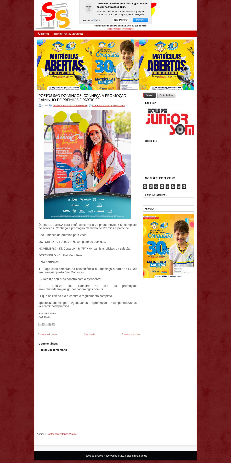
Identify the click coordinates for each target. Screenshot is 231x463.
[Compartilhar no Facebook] (49, 324)
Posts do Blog (166, 95)
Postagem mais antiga (131, 334)
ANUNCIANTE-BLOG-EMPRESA (70, 105)
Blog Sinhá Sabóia (136, 455)
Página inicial (89, 334)
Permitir (140, 19)
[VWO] (96, 20)
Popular (149, 95)
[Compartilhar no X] (46, 324)
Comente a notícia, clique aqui (108, 105)
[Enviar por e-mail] (40, 324)
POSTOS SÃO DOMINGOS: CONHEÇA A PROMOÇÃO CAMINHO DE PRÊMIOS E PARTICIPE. (82, 98)
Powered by (88, 20)
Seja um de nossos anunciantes (68, 33)
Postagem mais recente (47, 334)
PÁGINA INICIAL (43, 33)
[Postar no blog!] (43, 324)
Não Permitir (121, 19)
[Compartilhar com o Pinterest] (53, 324)
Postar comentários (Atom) (62, 433)
